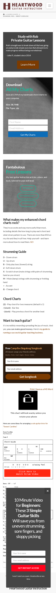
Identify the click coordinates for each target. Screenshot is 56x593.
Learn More (28, 64)
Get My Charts (27, 134)
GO (31, 242)
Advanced (28, 203)
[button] (49, 6)
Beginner (28, 188)
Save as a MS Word (44, 389)
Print (32, 389)
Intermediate (28, 195)
